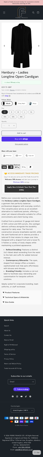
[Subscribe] (33, 381)
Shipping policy (9, 349)
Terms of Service (10, 354)
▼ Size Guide (8, 302)
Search (6, 326)
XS (5, 112)
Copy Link (31, 155)
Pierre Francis (24, 425)
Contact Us (7, 335)
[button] (4, 12)
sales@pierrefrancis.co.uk (24, 450)
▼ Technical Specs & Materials (16, 297)
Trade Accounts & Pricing (12, 368)
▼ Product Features (11, 292)
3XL (13, 117)
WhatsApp (8, 155)
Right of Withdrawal (11, 345)
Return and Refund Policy (12, 364)
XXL (5, 117)
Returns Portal (8, 340)
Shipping (12, 90)
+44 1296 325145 (24, 447)
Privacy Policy (9, 359)
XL (31, 112)
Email (20, 155)
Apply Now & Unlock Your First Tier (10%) (21, 188)
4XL (21, 117)
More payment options (21, 144)
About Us (7, 330)
